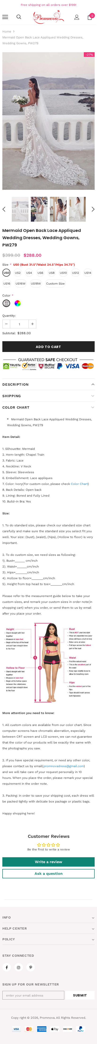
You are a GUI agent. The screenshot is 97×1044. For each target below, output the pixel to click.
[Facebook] (6, 967)
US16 (6, 283)
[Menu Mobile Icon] (5, 17)
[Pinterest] (30, 967)
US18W (36, 283)
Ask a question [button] (49, 873)
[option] (48, 121)
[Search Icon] (18, 17)
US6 (40, 273)
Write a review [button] (48, 862)
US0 (6, 273)
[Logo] (48, 17)
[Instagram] (18, 967)
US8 (52, 273)
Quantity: (9, 315)
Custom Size (55, 283)
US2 (18, 273)
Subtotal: (9, 333)
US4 (29, 273)
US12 (75, 273)
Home (6, 31)
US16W (21, 283)
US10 (63, 273)
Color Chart (15, 407)
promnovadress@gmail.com (63, 766)
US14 (87, 273)
